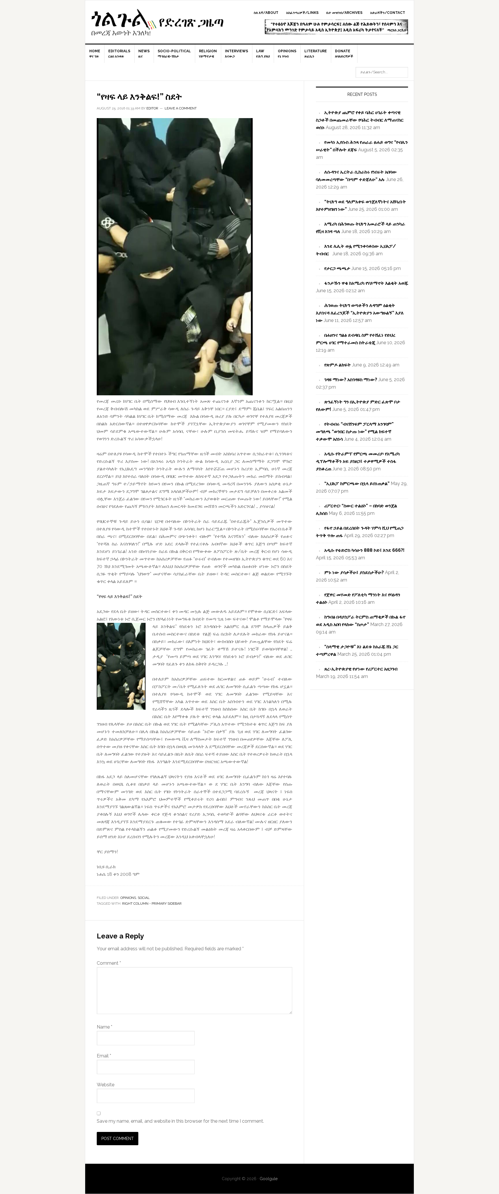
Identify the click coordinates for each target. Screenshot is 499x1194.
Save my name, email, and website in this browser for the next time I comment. (180, 1121)
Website (105, 1084)
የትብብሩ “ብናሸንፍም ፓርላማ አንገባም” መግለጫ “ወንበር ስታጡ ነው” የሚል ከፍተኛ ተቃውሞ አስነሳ (355, 431)
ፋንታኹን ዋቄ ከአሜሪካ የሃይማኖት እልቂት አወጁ (366, 283)
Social (144, 898)
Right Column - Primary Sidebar (152, 903)
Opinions (128, 898)
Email (104, 1056)
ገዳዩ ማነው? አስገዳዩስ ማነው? (350, 379)
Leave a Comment (181, 108)
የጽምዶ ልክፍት (337, 365)
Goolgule (157, 25)
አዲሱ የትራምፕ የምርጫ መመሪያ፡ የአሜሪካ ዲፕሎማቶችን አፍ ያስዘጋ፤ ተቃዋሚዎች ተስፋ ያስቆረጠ (358, 461)
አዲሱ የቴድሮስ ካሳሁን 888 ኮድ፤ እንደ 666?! (364, 550)
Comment (109, 963)
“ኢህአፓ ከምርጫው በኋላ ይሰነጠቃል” (357, 483)
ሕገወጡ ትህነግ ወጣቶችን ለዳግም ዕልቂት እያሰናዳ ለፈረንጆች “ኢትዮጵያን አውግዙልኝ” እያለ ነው (360, 313)
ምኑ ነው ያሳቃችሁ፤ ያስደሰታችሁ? (354, 572)
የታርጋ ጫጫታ (337, 268)
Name (104, 1027)
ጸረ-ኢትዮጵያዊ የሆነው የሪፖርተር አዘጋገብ (360, 669)
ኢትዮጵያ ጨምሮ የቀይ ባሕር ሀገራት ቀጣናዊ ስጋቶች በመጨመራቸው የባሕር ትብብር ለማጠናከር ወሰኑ (359, 120)
